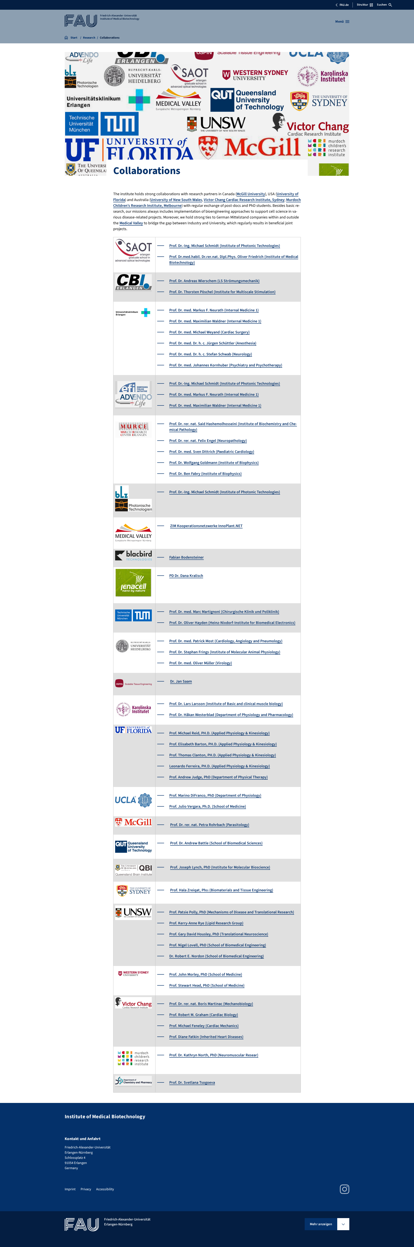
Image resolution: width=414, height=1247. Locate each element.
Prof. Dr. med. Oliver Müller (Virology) (200, 663)
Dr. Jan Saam (181, 681)
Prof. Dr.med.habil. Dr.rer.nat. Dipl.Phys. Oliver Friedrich (216, 256)
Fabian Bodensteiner (186, 557)
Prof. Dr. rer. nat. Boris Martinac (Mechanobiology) (211, 1004)
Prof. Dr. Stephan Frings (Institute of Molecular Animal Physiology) (224, 652)
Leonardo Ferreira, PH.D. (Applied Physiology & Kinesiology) (219, 766)
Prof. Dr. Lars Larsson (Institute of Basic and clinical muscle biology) (226, 704)
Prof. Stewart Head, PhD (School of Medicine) (207, 985)
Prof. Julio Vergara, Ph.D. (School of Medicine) (207, 806)
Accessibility (105, 1189)
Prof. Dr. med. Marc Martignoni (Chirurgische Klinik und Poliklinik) (224, 611)
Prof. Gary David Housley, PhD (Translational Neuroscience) (218, 934)
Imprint (70, 1189)
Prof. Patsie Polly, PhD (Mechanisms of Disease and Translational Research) (231, 912)
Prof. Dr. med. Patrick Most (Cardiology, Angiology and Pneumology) (225, 641)
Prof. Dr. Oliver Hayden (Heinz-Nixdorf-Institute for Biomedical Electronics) (232, 622)
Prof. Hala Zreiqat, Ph (188, 890)
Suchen (382, 5)
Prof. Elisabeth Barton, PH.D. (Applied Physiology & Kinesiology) (223, 744)
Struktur (362, 5)
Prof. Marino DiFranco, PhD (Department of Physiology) (215, 795)
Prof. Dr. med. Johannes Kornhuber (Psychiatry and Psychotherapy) (225, 365)
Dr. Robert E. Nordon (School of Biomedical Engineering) (216, 956)
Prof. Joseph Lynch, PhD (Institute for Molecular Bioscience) (220, 867)
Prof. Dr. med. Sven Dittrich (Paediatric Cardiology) (211, 451)
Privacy (86, 1189)
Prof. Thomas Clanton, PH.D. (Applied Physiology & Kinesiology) (222, 755)
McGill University (251, 194)
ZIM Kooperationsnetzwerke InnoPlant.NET (206, 526)
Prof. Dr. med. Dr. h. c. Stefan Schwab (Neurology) (210, 354)
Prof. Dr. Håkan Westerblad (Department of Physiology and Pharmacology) (231, 715)
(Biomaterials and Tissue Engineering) (241, 890)
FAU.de (344, 5)
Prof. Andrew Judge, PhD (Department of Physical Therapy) (218, 777)
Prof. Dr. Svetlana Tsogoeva (192, 1082)
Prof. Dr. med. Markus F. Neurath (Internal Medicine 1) (214, 310)
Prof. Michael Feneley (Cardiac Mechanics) (204, 1026)
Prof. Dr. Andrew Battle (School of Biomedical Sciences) (216, 843)
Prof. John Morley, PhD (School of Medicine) (205, 974)
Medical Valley (131, 223)
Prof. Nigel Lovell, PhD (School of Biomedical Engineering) (217, 945)
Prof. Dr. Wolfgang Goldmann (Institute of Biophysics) (214, 462)
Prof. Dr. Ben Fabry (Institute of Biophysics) (205, 473)
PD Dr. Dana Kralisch (186, 575)
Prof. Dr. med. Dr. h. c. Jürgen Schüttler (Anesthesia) (212, 343)
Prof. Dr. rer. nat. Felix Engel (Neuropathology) (208, 440)
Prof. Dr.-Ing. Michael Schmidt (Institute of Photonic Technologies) (224, 245)
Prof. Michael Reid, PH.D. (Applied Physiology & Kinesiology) (219, 733)
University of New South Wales (176, 200)
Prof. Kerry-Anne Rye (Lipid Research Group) (206, 923)
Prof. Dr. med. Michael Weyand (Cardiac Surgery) (209, 332)
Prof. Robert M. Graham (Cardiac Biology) (203, 1015)
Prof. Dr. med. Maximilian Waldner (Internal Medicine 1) (215, 321)
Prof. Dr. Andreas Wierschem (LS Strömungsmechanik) (214, 281)
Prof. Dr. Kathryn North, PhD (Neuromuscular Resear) (213, 1055)
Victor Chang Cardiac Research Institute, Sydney (244, 200)
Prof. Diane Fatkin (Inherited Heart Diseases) (206, 1037)
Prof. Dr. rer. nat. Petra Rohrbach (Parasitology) (209, 825)
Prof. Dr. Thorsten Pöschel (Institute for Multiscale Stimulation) (222, 292)
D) (207, 890)
